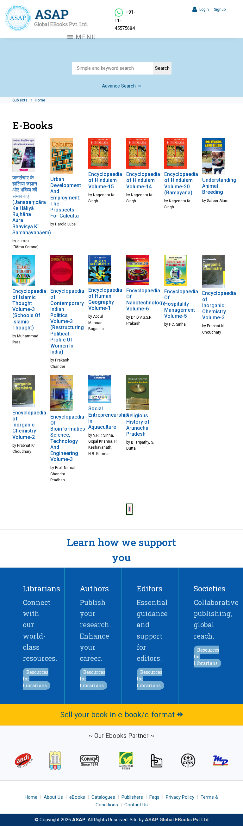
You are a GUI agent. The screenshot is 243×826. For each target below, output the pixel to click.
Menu (84, 37)
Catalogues (103, 797)
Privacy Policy (180, 797)
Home (40, 100)
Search (162, 68)
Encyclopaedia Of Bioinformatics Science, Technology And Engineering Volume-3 (67, 438)
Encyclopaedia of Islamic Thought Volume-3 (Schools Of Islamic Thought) (29, 309)
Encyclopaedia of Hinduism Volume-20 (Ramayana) (181, 183)
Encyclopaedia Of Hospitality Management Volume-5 (181, 304)
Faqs (154, 797)
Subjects (20, 100)
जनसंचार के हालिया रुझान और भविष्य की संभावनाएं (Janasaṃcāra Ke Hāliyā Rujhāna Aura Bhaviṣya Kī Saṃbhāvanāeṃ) (31, 205)
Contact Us (136, 805)
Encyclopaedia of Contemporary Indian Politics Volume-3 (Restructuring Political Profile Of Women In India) (67, 321)
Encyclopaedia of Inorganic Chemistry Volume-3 (219, 305)
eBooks (77, 797)
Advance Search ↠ (121, 86)
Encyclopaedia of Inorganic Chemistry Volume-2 (29, 425)
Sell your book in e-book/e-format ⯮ (121, 714)
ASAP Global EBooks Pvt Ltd (177, 820)
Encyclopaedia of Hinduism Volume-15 (105, 180)
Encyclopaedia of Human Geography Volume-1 (105, 299)
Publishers (132, 797)
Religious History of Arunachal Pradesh (138, 425)
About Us (53, 797)
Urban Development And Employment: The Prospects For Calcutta (65, 197)
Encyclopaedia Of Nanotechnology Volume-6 (145, 300)
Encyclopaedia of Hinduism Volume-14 (143, 180)
